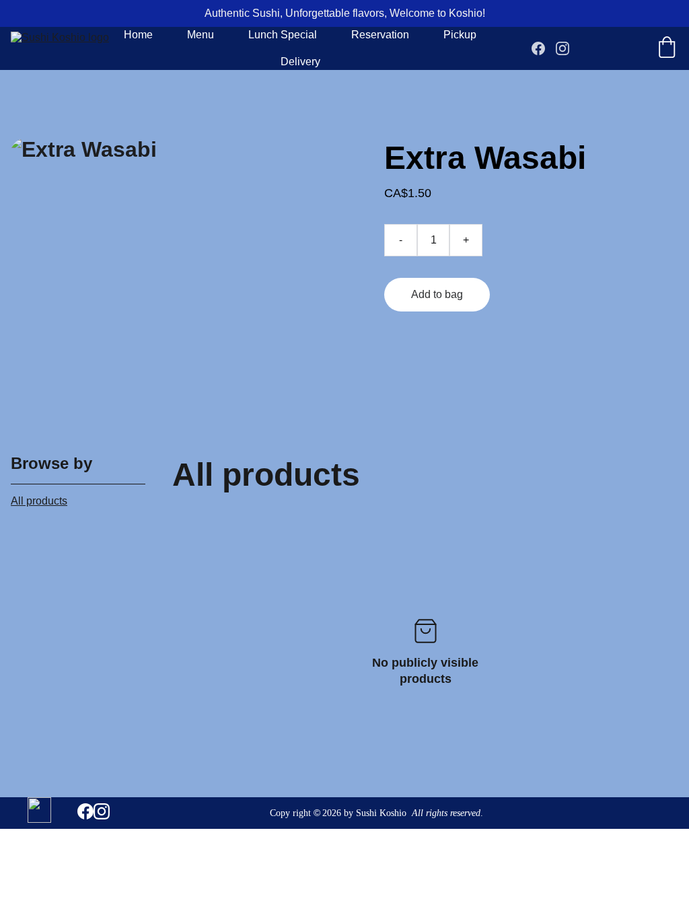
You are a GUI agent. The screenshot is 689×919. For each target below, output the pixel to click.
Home (138, 34)
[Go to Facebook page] (544, 48)
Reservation (380, 34)
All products (39, 501)
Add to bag (437, 294)
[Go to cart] (666, 48)
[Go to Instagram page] (562, 48)
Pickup (459, 34)
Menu (200, 34)
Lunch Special (282, 34)
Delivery (300, 61)
